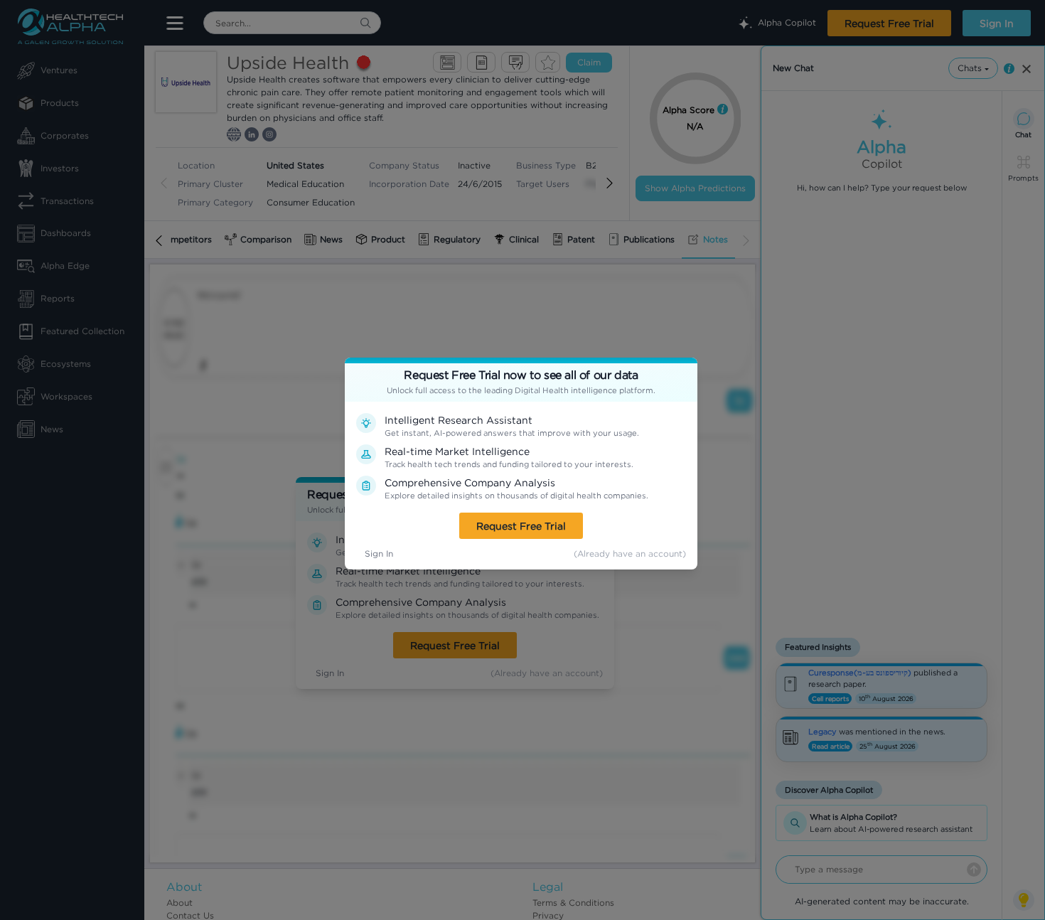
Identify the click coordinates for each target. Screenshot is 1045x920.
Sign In (379, 553)
